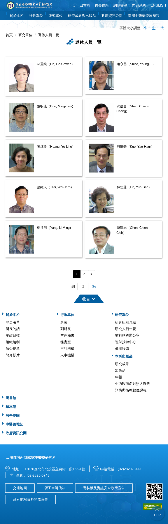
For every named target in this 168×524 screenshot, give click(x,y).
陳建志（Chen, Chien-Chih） (132, 230)
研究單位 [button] (56, 16)
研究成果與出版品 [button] (82, 16)
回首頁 (85, 5)
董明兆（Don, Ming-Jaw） (56, 106)
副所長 (65, 329)
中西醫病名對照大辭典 (132, 383)
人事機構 (67, 355)
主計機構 (67, 348)
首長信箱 (102, 5)
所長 (63, 322)
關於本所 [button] (17, 16)
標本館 (11, 407)
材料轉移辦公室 (127, 335)
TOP (157, 515)
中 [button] (154, 28)
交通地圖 (20, 488)
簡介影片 (13, 355)
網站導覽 (120, 5)
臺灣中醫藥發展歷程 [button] (143, 16)
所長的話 (13, 329)
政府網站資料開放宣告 (30, 499)
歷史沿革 (13, 322)
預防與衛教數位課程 (131, 390)
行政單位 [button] (36, 16)
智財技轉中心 (125, 342)
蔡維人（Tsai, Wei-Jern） (55, 187)
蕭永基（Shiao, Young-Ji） (136, 64)
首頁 (9, 35)
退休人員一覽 (48, 35)
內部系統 (139, 5)
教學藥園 (13, 415)
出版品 (120, 370)
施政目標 (13, 335)
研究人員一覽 (125, 329)
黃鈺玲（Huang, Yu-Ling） (56, 146)
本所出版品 (124, 356)
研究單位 (25, 35)
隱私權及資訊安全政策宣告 (104, 488)
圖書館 (11, 398)
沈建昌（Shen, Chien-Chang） (132, 108)
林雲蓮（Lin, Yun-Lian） (134, 187)
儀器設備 (122, 348)
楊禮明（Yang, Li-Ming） (55, 227)
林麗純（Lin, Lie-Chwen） (56, 64)
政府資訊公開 (112, 16)
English (158, 5)
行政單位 (67, 314)
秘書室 (65, 342)
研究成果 (122, 364)
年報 (118, 377)
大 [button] (162, 28)
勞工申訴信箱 (54, 488)
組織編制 (13, 342)
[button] (84, 298)
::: (73, 5)
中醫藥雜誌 (14, 424)
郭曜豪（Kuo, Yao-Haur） (135, 146)
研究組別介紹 (125, 322)
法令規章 (13, 348)
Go (94, 286)
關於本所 (13, 314)
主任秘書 (67, 335)
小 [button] (145, 28)
